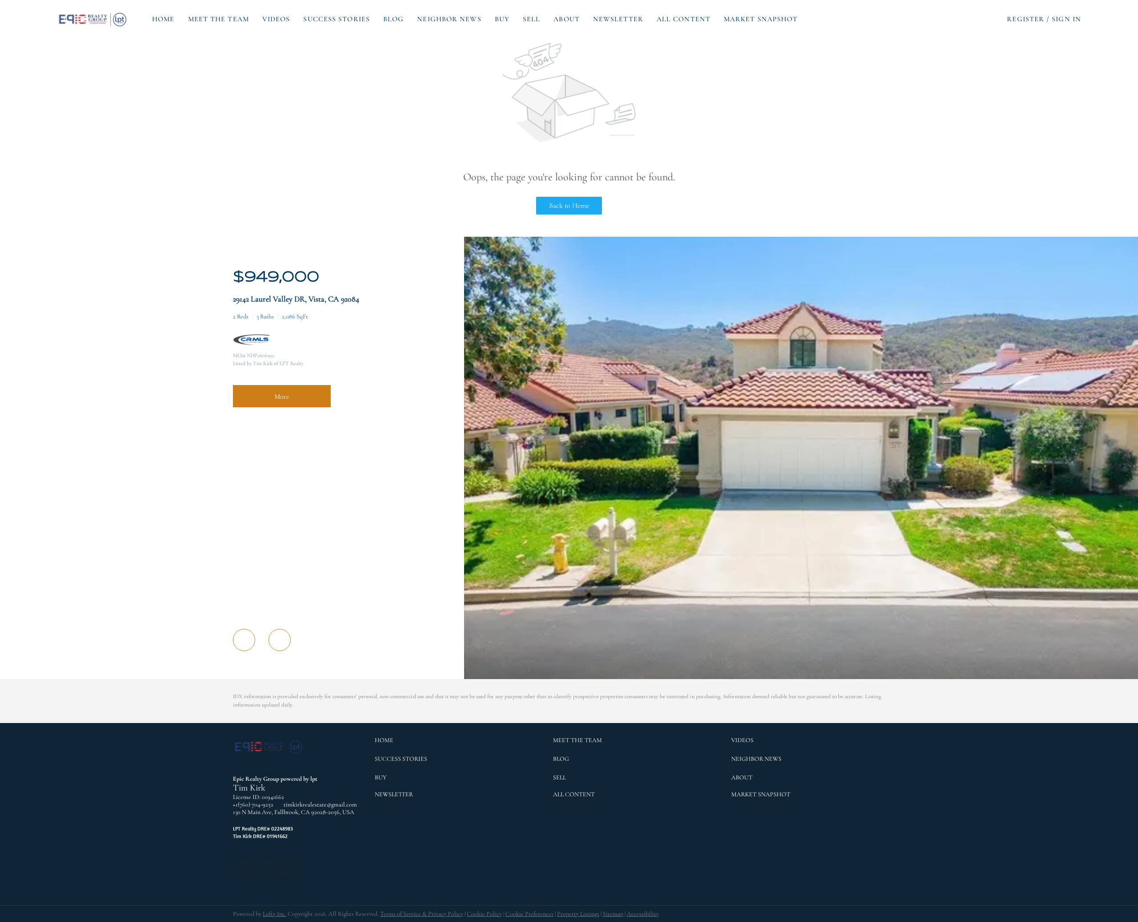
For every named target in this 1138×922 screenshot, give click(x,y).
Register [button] (1025, 19)
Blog (393, 19)
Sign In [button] (1066, 19)
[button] (93, 19)
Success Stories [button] (336, 19)
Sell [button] (531, 19)
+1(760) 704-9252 (253, 804)
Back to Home (569, 205)
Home (163, 19)
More (281, 396)
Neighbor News (449, 19)
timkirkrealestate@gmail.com (320, 804)
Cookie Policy (484, 914)
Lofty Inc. (274, 914)
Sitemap (613, 914)
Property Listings (578, 914)
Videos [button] (276, 19)
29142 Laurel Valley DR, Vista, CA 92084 (296, 299)
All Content (683, 19)
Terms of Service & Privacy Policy (421, 914)
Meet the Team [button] (218, 19)
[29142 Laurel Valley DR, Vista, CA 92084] (801, 677)
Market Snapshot (761, 19)
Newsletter (618, 19)
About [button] (566, 19)
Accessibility (643, 914)
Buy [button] (502, 19)
